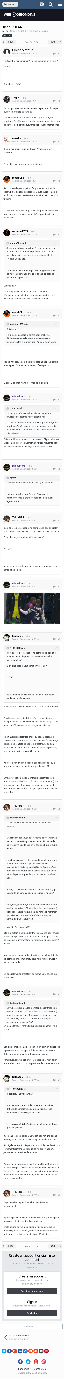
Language (24, 1369)
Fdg (7, 31)
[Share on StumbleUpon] (35, 1351)
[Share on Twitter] (4, 1351)
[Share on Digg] (20, 1351)
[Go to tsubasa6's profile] (6, 637)
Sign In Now (32, 1313)
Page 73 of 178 (32, 42)
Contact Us (40, 1369)
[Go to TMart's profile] (6, 99)
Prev (10, 42)
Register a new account (32, 1291)
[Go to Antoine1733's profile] (6, 232)
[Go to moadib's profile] (6, 140)
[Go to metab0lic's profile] (6, 179)
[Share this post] (59, 53)
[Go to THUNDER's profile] (6, 518)
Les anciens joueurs (38, 31)
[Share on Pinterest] (46, 1351)
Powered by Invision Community (32, 1373)
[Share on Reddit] (30, 1351)
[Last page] (60, 42)
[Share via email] (41, 1351)
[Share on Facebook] (9, 1351)
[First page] (3, 42)
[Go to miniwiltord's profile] (6, 398)
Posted (24, 53)
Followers (28, 1326)
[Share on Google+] (14, 1351)
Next (53, 42)
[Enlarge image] (32, 608)
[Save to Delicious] (25, 1351)
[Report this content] (54, 53)
